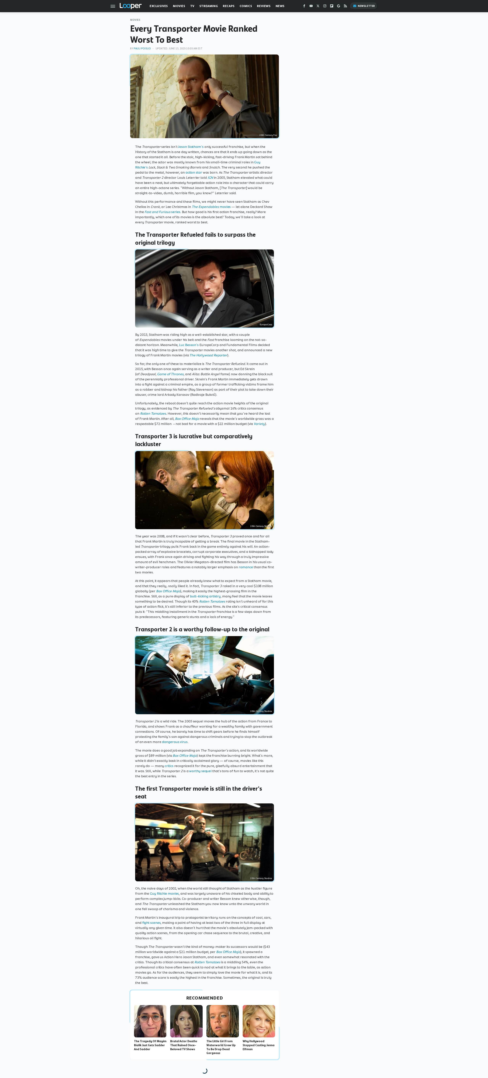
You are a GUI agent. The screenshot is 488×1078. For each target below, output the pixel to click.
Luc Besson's (189, 345)
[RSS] (345, 7)
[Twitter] (318, 7)
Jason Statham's (191, 146)
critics (169, 766)
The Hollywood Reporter (208, 355)
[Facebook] (304, 7)
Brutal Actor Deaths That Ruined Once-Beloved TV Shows (183, 1045)
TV (192, 6)
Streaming (208, 6)
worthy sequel (200, 771)
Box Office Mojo (187, 418)
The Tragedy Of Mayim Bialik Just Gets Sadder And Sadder (150, 1045)
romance (246, 567)
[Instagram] (325, 7)
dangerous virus (175, 742)
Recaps (229, 6)
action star (193, 172)
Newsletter (366, 6)
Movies (179, 6)
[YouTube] (311, 7)
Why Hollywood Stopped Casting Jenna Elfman (258, 1045)
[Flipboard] (332, 7)
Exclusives (159, 6)
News (280, 6)
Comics (246, 6)
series (162, 212)
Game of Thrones (170, 374)
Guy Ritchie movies (164, 893)
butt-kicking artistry (205, 596)
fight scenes (151, 922)
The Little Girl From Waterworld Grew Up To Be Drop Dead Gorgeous (221, 1047)
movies (211, 206)
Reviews (263, 6)
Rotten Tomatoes (153, 413)
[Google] (338, 7)
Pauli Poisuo (142, 48)
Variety (259, 424)
